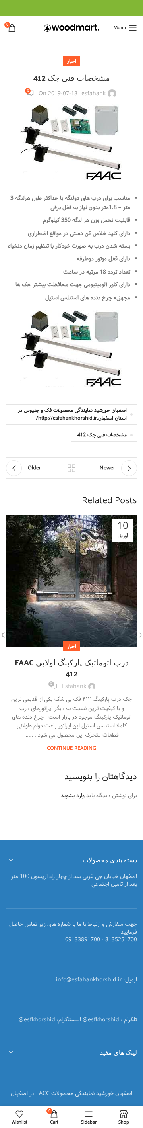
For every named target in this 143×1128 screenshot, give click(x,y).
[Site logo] (71, 27)
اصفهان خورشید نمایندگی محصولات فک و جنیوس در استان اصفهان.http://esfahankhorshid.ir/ (72, 414)
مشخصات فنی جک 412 (102, 435)
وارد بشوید (73, 795)
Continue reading (71, 748)
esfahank (93, 93)
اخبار (71, 61)
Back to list (71, 468)
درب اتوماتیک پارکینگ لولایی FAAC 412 (72, 667)
